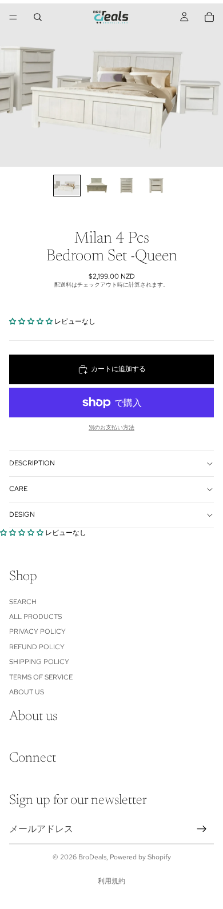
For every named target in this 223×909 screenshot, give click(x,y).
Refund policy (37, 646)
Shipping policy (39, 662)
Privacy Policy (37, 632)
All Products (35, 616)
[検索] (37, 17)
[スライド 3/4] (126, 185)
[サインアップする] (202, 829)
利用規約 (111, 881)
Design (22, 514)
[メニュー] (13, 17)
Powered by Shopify (140, 857)
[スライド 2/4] (96, 185)
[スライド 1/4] (66, 185)
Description (32, 463)
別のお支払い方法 (111, 427)
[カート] (209, 17)
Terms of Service (41, 677)
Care (18, 488)
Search (23, 601)
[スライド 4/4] (156, 185)
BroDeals (92, 857)
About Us (26, 692)
